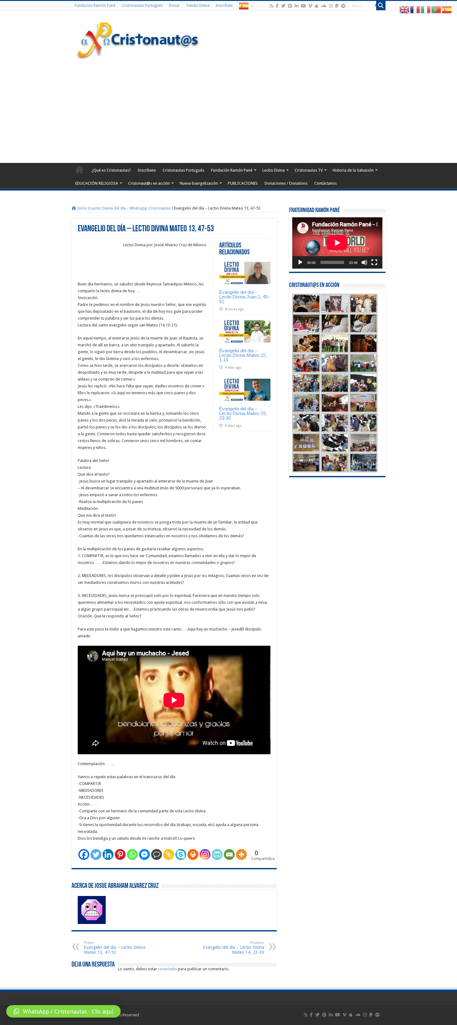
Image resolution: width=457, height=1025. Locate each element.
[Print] (192, 854)
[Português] (436, 9)
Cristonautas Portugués (142, 5)
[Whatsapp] (132, 854)
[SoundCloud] (323, 6)
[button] (63, 1011)
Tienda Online (198, 5)
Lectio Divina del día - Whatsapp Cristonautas (130, 208)
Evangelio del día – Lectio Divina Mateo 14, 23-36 (233, 948)
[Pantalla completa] (374, 262)
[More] (241, 854)
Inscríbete (224, 5)
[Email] (229, 854)
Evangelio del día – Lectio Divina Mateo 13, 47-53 (114, 948)
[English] (404, 9)
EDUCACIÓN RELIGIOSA (96, 183)
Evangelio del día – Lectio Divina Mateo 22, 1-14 (243, 355)
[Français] (415, 9)
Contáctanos (325, 183)
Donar (174, 5)
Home (80, 169)
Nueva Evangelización (199, 183)
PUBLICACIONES (243, 183)
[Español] (246, 5)
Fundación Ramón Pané (95, 5)
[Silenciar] (364, 262)
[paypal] (337, 6)
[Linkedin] (108, 854)
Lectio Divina (273, 170)
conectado (167, 969)
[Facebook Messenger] (144, 854)
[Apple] (316, 6)
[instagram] (330, 6)
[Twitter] (283, 6)
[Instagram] (205, 854)
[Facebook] (277, 6)
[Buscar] (380, 5)
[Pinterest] (290, 6)
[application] (337, 243)
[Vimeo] (310, 6)
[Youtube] (303, 6)
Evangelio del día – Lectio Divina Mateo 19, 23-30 (243, 413)
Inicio (81, 208)
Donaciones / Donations (286, 183)
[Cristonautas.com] (138, 38)
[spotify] (343, 6)
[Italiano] (426, 9)
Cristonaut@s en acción (149, 183)
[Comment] (156, 854)
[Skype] (180, 854)
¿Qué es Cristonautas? (111, 170)
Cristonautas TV (309, 170)
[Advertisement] (228, 110)
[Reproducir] (300, 262)
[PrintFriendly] (217, 854)
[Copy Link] (168, 854)
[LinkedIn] (296, 6)
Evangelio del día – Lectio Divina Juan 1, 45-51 (244, 296)
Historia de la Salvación (353, 170)
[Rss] (271, 6)
